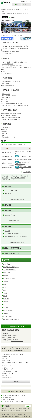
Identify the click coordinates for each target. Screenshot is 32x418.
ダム (3, 135)
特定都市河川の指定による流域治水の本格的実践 (15, 46)
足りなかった (7, 360)
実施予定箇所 (6, 272)
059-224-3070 (8, 410)
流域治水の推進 (6, 94)
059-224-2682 (11, 337)
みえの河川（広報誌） (8, 53)
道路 (4, 284)
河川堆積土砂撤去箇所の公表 (13, 233)
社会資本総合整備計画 (8, 85)
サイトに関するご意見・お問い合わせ (13, 401)
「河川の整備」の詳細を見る (16, 220)
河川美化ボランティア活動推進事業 (11, 113)
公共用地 (5, 313)
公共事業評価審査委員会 (9, 270)
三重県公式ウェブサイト (6, 2)
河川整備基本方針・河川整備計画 (11, 81)
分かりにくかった (8, 369)
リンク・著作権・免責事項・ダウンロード (14, 396)
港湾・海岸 (6, 299)
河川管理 (4, 133)
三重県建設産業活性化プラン (11, 267)
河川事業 (4, 131)
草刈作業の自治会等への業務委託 (11, 117)
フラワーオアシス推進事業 (9, 115)
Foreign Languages (26, 1)
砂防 (4, 290)
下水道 (5, 293)
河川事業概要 (5, 83)
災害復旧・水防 (7, 316)
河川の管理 (5, 178)
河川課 (26, 13)
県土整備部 (19, 13)
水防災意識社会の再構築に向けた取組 (12, 103)
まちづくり (18, 9)
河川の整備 (23, 176)
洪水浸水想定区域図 (7, 64)
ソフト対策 (5, 101)
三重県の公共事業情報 (9, 278)
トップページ (10, 9)
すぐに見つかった (8, 373)
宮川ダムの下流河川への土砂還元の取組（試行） (15, 105)
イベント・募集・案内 (11, 190)
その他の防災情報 (7, 73)
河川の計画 (14, 176)
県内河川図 (8, 193)
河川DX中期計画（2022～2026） (11, 51)
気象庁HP (4, 71)
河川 (4, 287)
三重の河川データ (7, 127)
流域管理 (5, 301)
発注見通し (6, 275)
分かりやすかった (8, 365)
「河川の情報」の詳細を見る (16, 199)
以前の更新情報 (27, 172)
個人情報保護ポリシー (9, 397)
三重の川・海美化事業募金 (18, 178)
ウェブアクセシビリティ (9, 399)
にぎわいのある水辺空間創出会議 (11, 119)
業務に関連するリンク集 (8, 137)
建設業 (5, 296)
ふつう (5, 358)
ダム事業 (4, 99)
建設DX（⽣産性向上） (9, 310)
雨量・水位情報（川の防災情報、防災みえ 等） (14, 62)
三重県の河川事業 (10, 215)
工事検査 (5, 281)
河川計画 (4, 129)
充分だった (7, 356)
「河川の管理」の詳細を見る (16, 242)
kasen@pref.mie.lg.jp (17, 341)
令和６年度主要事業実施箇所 (10, 95)
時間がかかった (8, 377)
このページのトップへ (17, 391)
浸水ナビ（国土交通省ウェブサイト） (12, 66)
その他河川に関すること (8, 180)
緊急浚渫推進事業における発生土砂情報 (16, 236)
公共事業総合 (6, 264)
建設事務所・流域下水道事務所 (11, 319)
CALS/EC (5, 307)
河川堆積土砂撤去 (7, 97)
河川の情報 (5, 176)
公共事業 (26, 9)
